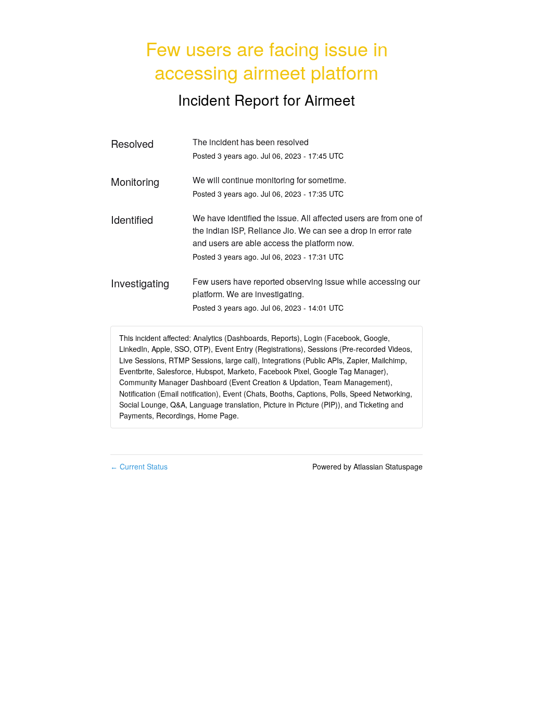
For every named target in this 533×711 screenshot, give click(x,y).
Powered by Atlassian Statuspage (367, 466)
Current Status (139, 466)
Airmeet (329, 99)
